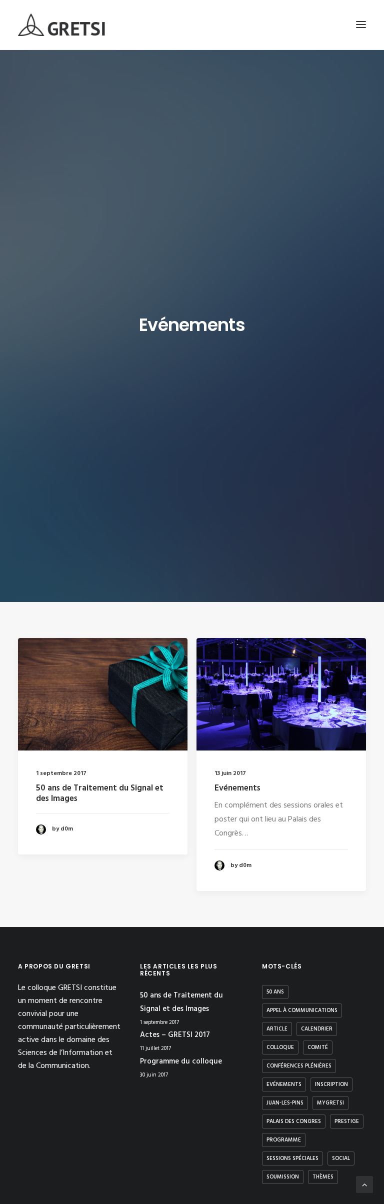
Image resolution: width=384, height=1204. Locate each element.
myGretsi (330, 1103)
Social (341, 1158)
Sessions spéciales (292, 1158)
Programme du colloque (181, 1062)
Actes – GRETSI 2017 (175, 1035)
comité (318, 1047)
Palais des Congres (293, 1121)
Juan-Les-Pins (285, 1103)
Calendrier (316, 1029)
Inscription (331, 1084)
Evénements (237, 788)
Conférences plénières (299, 1066)
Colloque (280, 1047)
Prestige (346, 1121)
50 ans (275, 992)
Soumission (282, 1177)
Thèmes (323, 1177)
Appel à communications (302, 1010)
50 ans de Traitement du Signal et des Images (100, 793)
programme (283, 1140)
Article (277, 1029)
